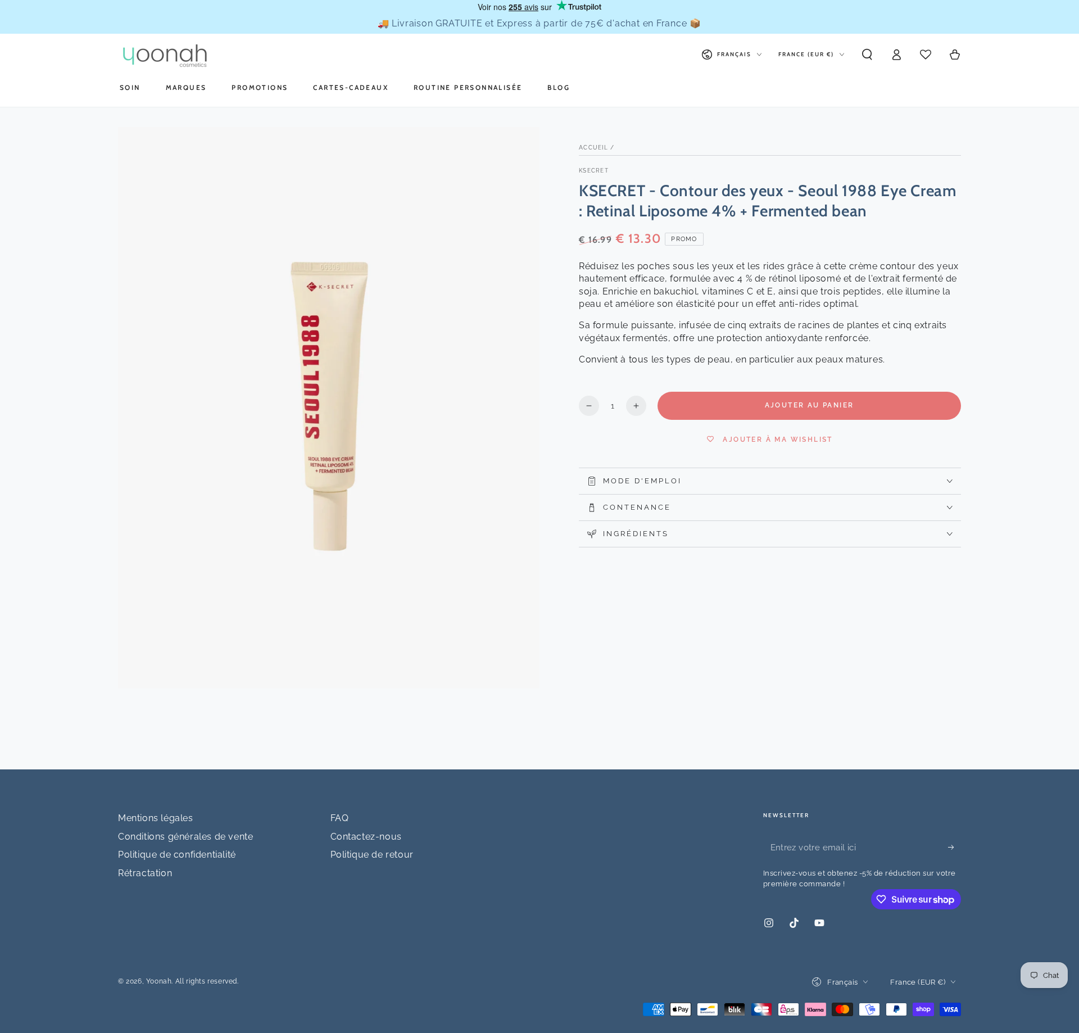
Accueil (593, 147)
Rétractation (145, 873)
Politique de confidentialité (177, 854)
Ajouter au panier (809, 405)
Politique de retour (372, 854)
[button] (867, 54)
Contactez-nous (366, 836)
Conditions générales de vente (185, 836)
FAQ (339, 818)
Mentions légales (155, 818)
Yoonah (159, 981)
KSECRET (594, 170)
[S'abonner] (954, 847)
